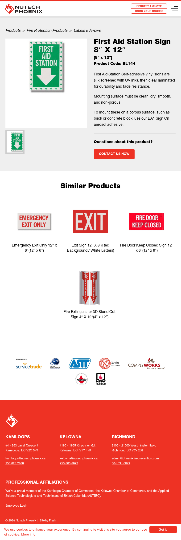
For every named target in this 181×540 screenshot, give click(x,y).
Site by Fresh (48, 520)
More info (28, 534)
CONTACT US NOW (114, 154)
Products (13, 30)
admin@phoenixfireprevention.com (135, 458)
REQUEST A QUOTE (149, 6)
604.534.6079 (121, 463)
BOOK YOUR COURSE (149, 11)
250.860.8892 (69, 463)
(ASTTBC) (93, 495)
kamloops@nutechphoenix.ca (25, 458)
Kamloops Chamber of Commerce (70, 491)
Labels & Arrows (87, 30)
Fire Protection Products (47, 30)
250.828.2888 (14, 463)
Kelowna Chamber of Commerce (123, 491)
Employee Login (16, 505)
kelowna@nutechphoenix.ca (79, 458)
